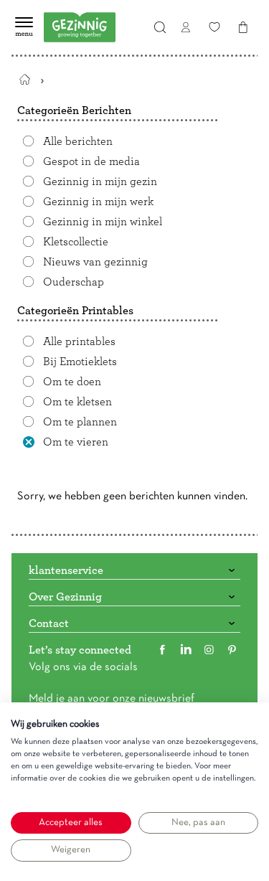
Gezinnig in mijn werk (98, 201)
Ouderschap (73, 282)
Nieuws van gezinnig (95, 262)
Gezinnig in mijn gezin (100, 181)
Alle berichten (78, 141)
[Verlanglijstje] (214, 27)
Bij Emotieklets (80, 361)
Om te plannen (80, 422)
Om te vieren (75, 442)
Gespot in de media (91, 161)
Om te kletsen (77, 401)
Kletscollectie (75, 242)
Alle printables (79, 341)
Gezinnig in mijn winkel (102, 221)
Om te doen (72, 381)
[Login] (185, 27)
